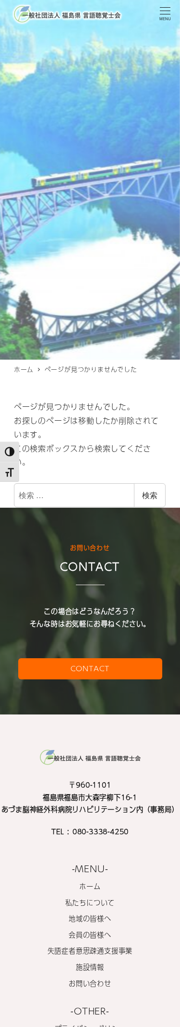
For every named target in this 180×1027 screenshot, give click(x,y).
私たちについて (90, 902)
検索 (149, 495)
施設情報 (90, 967)
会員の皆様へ (90, 934)
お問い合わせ (90, 983)
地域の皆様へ (90, 918)
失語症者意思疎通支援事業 (90, 950)
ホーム (89, 886)
